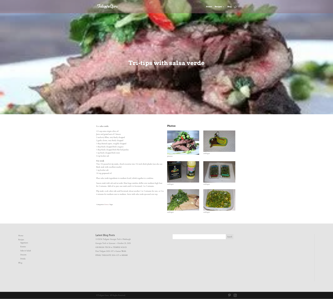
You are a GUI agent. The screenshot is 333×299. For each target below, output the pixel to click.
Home (209, 7)
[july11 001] (219, 210)
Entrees (106, 204)
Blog (229, 7)
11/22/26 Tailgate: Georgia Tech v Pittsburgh (113, 239)
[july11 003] (183, 182)
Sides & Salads (25, 250)
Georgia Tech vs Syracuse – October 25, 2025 (113, 243)
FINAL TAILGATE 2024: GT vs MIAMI (111, 255)
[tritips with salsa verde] (183, 154)
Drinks (23, 258)
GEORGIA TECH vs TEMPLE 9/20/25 (111, 247)
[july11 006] (183, 210)
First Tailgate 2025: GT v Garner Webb (110, 251)
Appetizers (24, 242)
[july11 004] (219, 182)
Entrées (23, 246)
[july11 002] (219, 152)
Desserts (23, 254)
